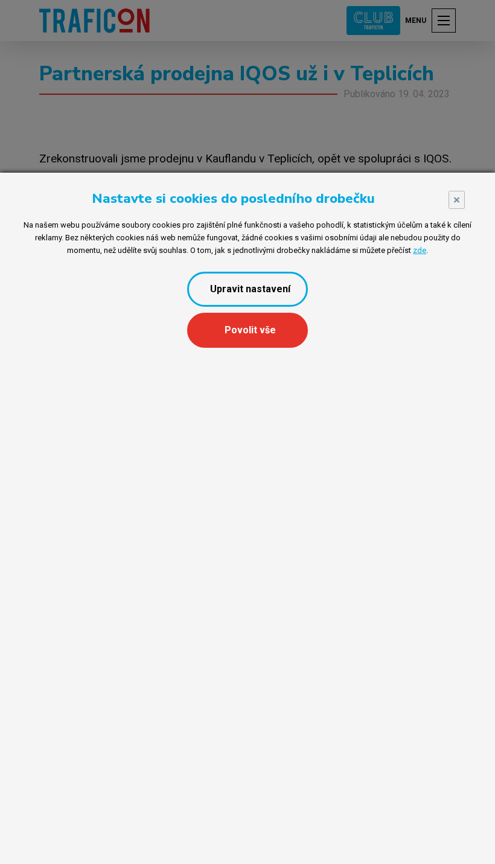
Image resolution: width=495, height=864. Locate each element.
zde (419, 250)
